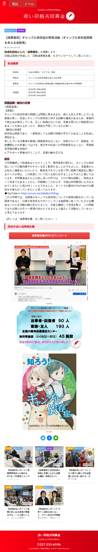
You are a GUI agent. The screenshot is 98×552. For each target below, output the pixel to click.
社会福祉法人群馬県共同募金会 (49, 539)
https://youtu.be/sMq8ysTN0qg (40, 193)
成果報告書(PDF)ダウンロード (49, 235)
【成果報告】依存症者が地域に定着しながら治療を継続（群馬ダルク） (49, 473)
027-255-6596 (50, 544)
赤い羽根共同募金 (49, 535)
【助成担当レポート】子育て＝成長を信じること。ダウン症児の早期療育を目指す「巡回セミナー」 (49, 515)
